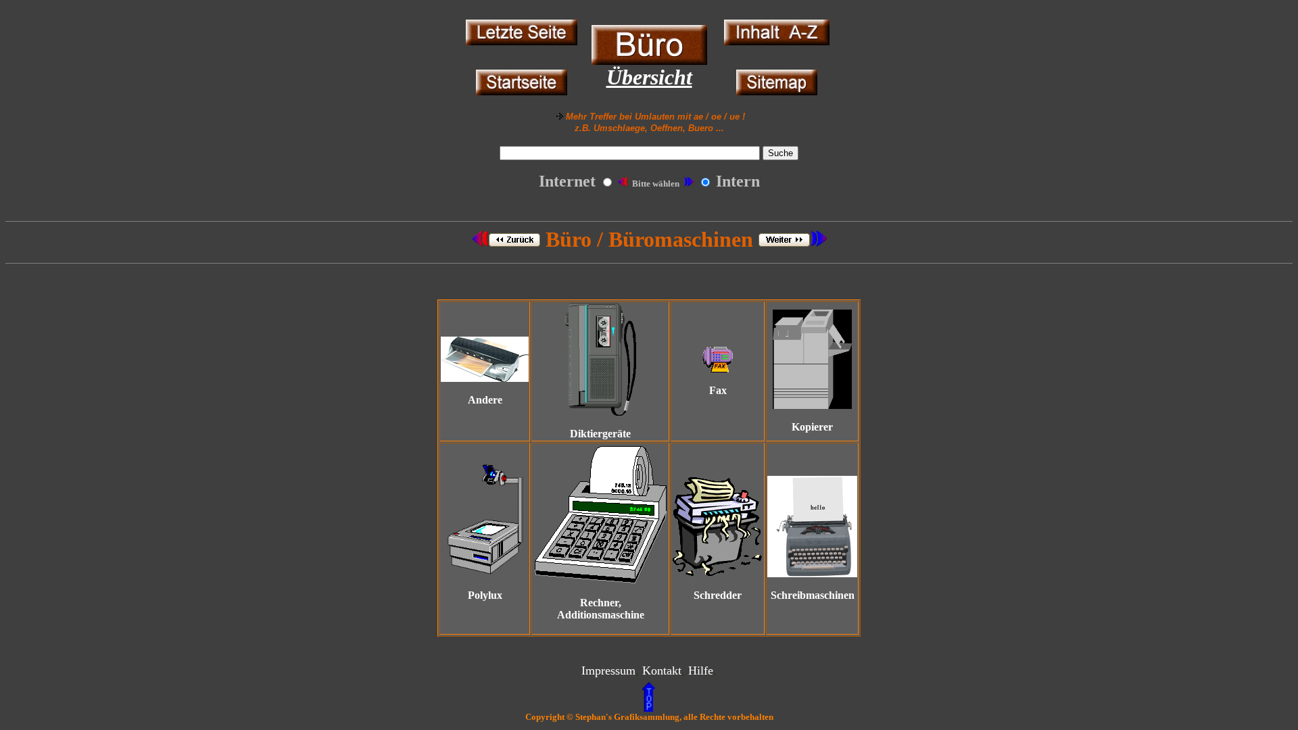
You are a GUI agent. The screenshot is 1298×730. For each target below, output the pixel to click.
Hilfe (700, 670)
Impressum (608, 670)
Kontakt (661, 670)
